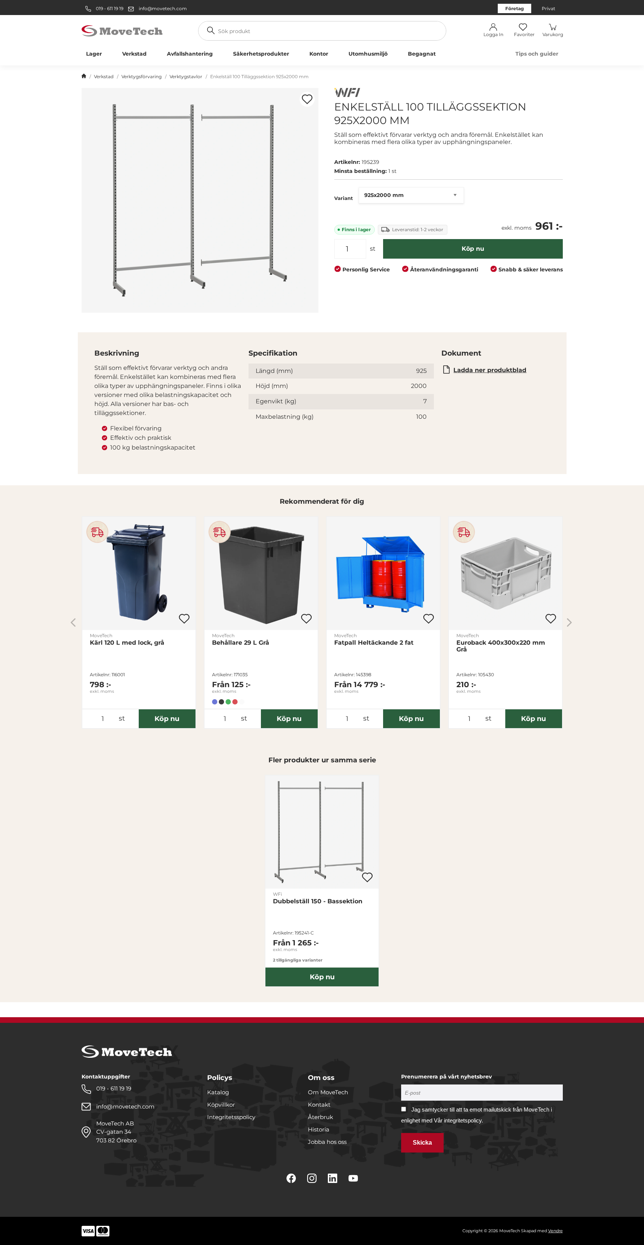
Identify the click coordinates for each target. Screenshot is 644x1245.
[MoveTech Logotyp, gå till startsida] (122, 30)
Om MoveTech (328, 1092)
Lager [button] (94, 53)
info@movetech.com (163, 8)
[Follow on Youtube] (353, 1178)
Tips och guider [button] (536, 53)
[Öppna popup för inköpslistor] (307, 99)
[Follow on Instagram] (312, 1178)
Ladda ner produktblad (489, 370)
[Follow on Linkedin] (332, 1178)
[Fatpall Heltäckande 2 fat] (383, 573)
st (373, 248)
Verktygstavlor (186, 76)
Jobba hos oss (327, 1141)
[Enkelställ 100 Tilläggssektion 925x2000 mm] (200, 200)
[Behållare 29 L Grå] (261, 573)
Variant (343, 198)
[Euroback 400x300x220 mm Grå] (505, 573)
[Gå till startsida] (84, 76)
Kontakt (319, 1104)
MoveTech (101, 635)
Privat (548, 8)
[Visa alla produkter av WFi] (347, 93)
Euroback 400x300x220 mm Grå (500, 646)
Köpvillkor (221, 1104)
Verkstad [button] (134, 53)
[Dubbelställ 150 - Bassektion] (322, 832)
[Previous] (73, 622)
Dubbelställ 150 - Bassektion (317, 901)
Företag (514, 8)
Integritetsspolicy (231, 1117)
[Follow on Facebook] (291, 1178)
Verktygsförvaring (141, 76)
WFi (277, 894)
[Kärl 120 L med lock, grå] (138, 573)
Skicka (422, 1142)
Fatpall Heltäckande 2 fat (374, 642)
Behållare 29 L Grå (240, 642)
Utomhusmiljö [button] (368, 53)
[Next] (569, 622)
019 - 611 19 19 (109, 8)
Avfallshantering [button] (190, 53)
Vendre (555, 1230)
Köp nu (473, 248)
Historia (318, 1129)
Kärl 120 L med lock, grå (127, 642)
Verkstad (104, 76)
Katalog (218, 1092)
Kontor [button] (318, 53)
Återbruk (320, 1117)
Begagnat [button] (422, 53)
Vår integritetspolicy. (458, 1120)
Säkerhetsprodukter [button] (261, 53)
